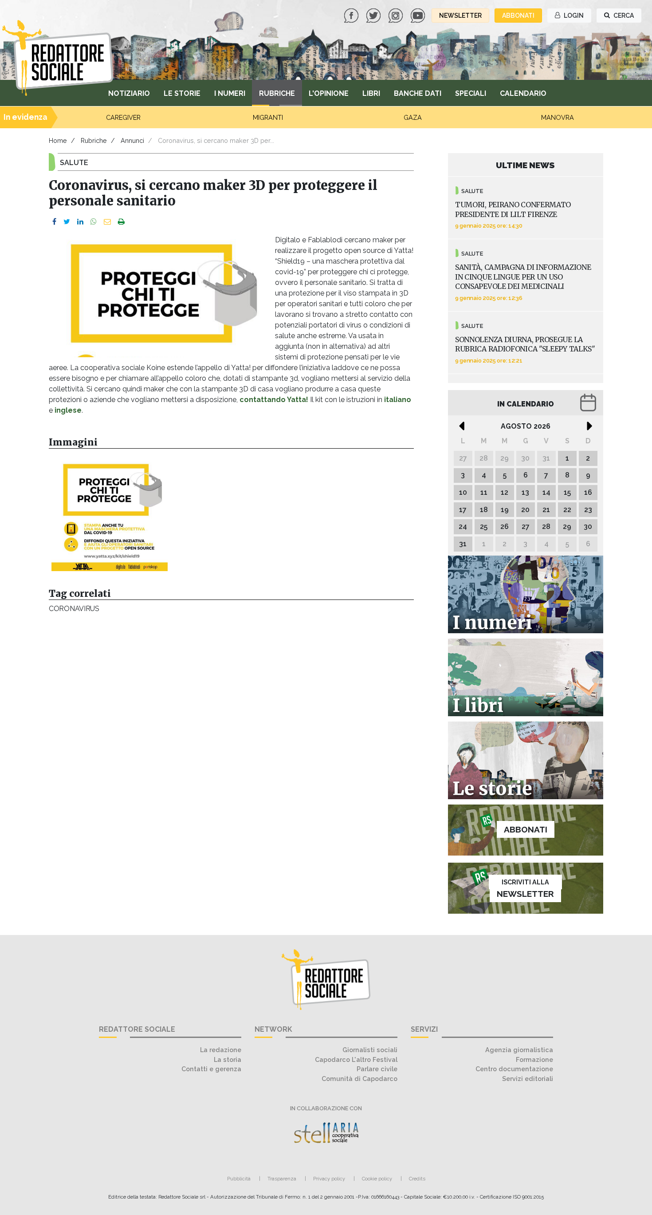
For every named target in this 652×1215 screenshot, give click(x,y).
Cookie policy (377, 1179)
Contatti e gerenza (211, 1069)
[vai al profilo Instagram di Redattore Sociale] (396, 15)
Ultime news (525, 165)
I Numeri (229, 93)
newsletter (460, 15)
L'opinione (329, 93)
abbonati (518, 15)
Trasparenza (281, 1179)
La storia (227, 1059)
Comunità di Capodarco (359, 1078)
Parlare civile (377, 1069)
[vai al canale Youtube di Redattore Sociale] (418, 15)
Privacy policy (329, 1179)
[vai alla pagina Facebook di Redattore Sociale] (352, 15)
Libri (371, 93)
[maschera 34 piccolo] (109, 513)
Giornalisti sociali (369, 1049)
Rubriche (277, 93)
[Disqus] (231, 739)
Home (58, 140)
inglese (68, 410)
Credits (417, 1179)
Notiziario (129, 93)
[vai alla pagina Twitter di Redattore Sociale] (374, 15)
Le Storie (182, 93)
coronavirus (74, 608)
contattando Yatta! (274, 399)
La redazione (220, 1049)
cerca (623, 15)
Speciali (470, 93)
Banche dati (417, 93)
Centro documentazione (514, 1069)
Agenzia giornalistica (519, 1049)
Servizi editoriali (527, 1078)
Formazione (534, 1059)
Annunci (132, 140)
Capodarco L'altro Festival (356, 1059)
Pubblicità (239, 1179)
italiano (397, 399)
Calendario (523, 93)
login (573, 15)
